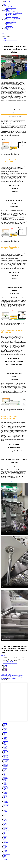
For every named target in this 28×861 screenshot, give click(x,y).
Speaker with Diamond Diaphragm (14, 13)
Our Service (6, 10)
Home (4, 4)
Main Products (9, 23)
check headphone (20, 676)
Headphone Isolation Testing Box (8, 676)
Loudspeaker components (12, 15)
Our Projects (9, 26)
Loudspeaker (9, 9)
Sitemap (2, 674)
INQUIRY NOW (4, 655)
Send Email (3, 680)
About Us (5, 19)
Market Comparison (10, 27)
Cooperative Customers (11, 24)
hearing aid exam (12, 678)
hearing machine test (5, 675)
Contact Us (6, 29)
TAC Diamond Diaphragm (12, 11)
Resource (5, 28)
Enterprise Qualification (11, 22)
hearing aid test (4, 678)
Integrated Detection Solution (13, 18)
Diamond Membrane (11, 8)
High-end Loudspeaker (11, 14)
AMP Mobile (8, 674)
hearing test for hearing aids (16, 675)
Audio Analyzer (10, 6)
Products (5, 5)
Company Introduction (11, 20)
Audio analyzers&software (12, 17)
